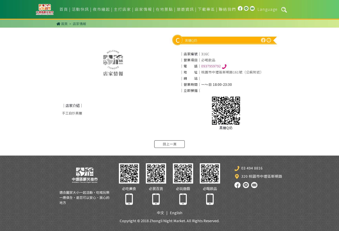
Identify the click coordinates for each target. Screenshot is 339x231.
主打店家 (122, 9)
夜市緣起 (101, 9)
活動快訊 (80, 9)
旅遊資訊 (185, 9)
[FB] (240, 9)
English (176, 212)
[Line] (246, 9)
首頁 (63, 9)
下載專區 (206, 9)
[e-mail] (252, 9)
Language (268, 9)
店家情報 (143, 9)
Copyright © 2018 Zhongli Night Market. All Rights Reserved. (169, 220)
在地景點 (164, 9)
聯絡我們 (227, 9)
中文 (160, 212)
